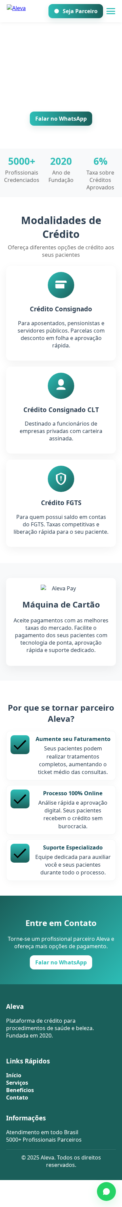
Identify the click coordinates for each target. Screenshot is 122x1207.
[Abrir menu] (110, 11)
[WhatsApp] (106, 1191)
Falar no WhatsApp (61, 118)
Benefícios (20, 1090)
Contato (17, 1097)
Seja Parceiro (80, 11)
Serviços (17, 1082)
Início (13, 1075)
